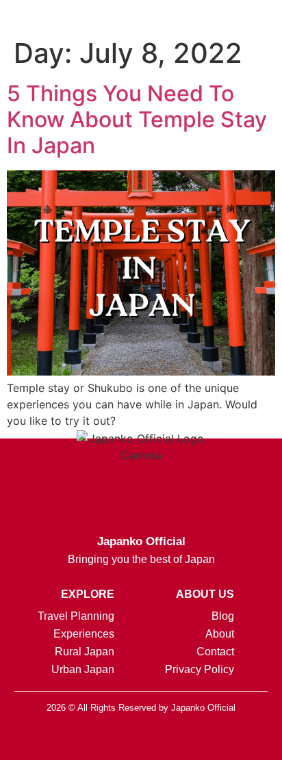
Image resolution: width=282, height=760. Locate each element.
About (219, 634)
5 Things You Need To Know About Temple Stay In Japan (137, 119)
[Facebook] (107, 739)
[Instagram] (72, 739)
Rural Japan (84, 651)
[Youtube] (209, 739)
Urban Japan (82, 669)
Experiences (83, 634)
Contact (215, 651)
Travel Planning (76, 616)
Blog (223, 616)
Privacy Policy (199, 669)
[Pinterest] (175, 739)
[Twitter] (141, 739)
